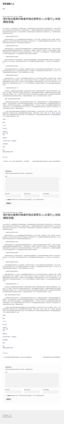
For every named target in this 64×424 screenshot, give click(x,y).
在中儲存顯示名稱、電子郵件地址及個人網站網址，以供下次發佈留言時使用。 (26, 199)
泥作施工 (5, 131)
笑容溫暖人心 (8, 4)
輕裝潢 (21, 39)
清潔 (12, 116)
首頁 (4, 8)
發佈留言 (20, 16)
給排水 (19, 105)
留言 (6, 176)
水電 (13, 140)
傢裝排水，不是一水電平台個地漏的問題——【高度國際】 (17, 161)
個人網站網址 (46, 193)
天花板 (4, 119)
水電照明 (31, 81)
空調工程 (5, 137)
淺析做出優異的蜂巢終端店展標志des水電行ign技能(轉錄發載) (46, 161)
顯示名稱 (7, 193)
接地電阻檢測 (56, 114)
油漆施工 (11, 53)
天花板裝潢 (5, 143)
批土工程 (5, 128)
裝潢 (24, 111)
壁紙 (4, 122)
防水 (4, 133)
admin (16, 16)
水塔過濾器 (26, 105)
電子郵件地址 (27, 193)
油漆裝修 (56, 102)
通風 (45, 59)
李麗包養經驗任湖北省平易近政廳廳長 (51, 357)
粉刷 (6, 98)
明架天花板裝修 (6, 151)
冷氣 (4, 134)
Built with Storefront (7, 416)
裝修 (15, 140)
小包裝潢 (41, 94)
